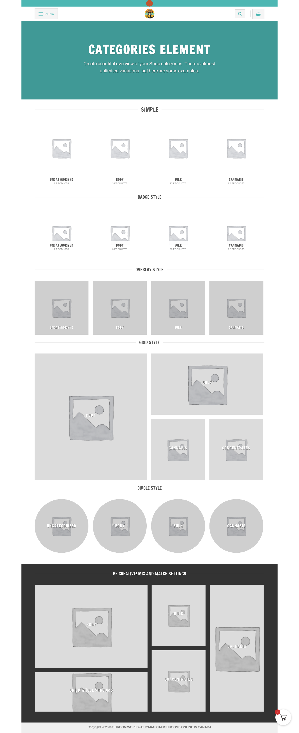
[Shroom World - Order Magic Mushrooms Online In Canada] (149, 14)
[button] (46, 13)
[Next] (263, 157)
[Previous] (35, 157)
